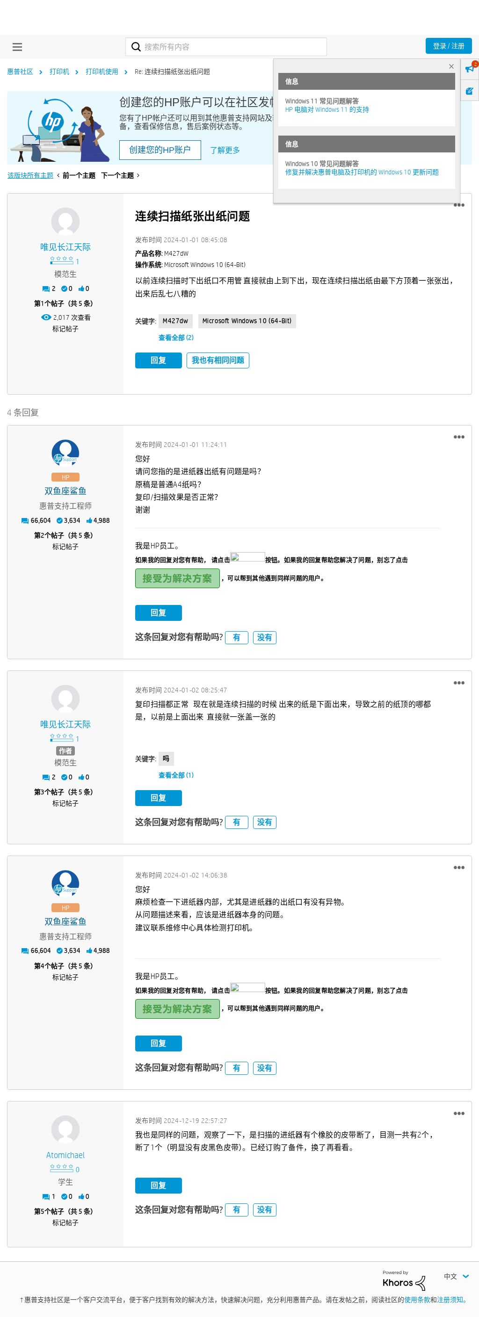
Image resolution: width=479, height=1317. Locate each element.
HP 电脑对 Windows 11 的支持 (327, 109)
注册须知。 (453, 1299)
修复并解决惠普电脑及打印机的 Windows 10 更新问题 (362, 172)
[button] (459, 205)
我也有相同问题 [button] (218, 360)
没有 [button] (264, 637)
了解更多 (225, 150)
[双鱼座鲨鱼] (65, 453)
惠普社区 (20, 71)
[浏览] (15, 46)
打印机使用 (102, 71)
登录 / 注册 (448, 46)
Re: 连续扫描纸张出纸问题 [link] (172, 71)
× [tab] (451, 66)
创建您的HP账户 (160, 150)
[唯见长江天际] (65, 222)
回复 (159, 360)
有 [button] (236, 637)
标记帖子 (65, 328)
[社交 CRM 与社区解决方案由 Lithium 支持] (404, 1280)
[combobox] (226, 46)
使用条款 (417, 1299)
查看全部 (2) (176, 337)
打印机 (59, 71)
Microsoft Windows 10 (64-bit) (247, 321)
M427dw (176, 321)
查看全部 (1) (176, 775)
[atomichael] (65, 1129)
